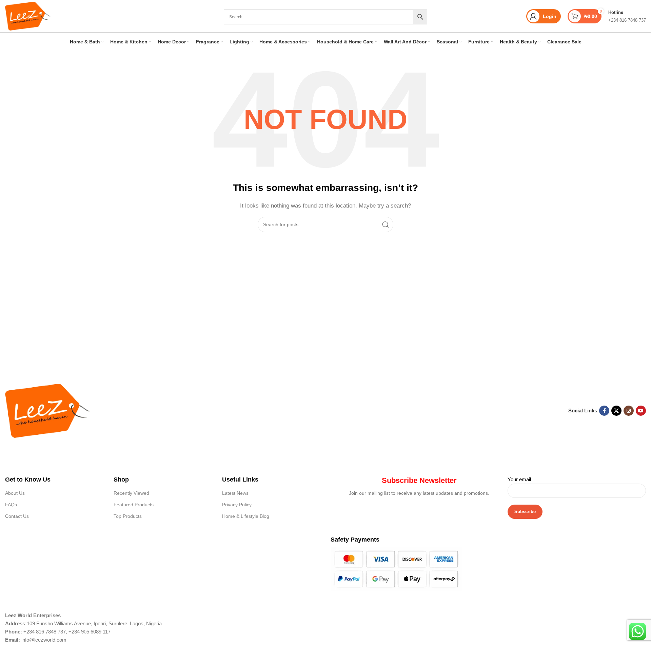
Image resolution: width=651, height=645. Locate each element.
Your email (519, 479)
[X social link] (616, 411)
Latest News (235, 493)
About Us (15, 493)
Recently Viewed (131, 493)
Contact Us (17, 516)
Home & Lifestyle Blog (245, 516)
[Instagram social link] (629, 411)
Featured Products (134, 504)
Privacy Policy (237, 504)
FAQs (11, 504)
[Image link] (47, 410)
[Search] (385, 224)
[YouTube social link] (641, 411)
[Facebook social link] (604, 411)
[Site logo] (28, 15)
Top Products (128, 516)
